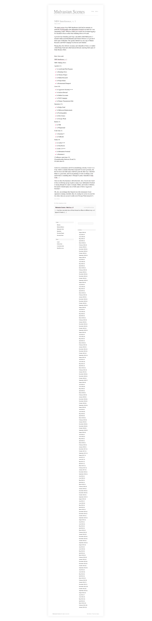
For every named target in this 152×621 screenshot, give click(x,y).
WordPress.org (60, 248)
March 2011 (81, 603)
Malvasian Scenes (69, 11)
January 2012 (82, 582)
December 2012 (82, 561)
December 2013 (82, 536)
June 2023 (81, 311)
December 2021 (82, 349)
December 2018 (82, 424)
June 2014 (81, 524)
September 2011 (82, 590)
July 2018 (81, 434)
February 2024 (82, 294)
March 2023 (81, 317)
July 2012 (81, 569)
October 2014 (82, 515)
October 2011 (82, 588)
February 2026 (82, 245)
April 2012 (81, 576)
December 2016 (82, 471)
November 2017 (82, 449)
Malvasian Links (60, 229)
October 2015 (82, 494)
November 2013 (82, 538)
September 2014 (82, 517)
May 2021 (81, 363)
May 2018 (81, 438)
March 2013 (81, 555)
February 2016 (82, 486)
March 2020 (81, 392)
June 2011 (81, 596)
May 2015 (81, 505)
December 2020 (82, 374)
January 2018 (82, 446)
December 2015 (82, 490)
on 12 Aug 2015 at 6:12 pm (89, 207)
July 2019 (81, 409)
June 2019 (81, 411)
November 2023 (82, 301)
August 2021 (81, 357)
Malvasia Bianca (60, 227)
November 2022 (82, 326)
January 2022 (82, 347)
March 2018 (81, 442)
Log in (58, 241)
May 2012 (81, 574)
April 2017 (81, 463)
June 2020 (81, 386)
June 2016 (81, 478)
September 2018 (82, 430)
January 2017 (82, 469)
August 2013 (81, 544)
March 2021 (81, 367)
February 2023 (82, 319)
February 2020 (82, 394)
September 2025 (82, 255)
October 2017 (82, 451)
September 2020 (82, 380)
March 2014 (81, 530)
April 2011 (81, 601)
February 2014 (82, 532)
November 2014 (82, 513)
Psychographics (64, 29)
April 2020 (81, 390)
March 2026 (81, 242)
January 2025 (82, 272)
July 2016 (81, 476)
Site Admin (89, 613)
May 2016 (81, 480)
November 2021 (82, 351)
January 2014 (82, 534)
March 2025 (81, 267)
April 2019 (81, 415)
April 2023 (81, 315)
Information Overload (78, 29)
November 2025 (82, 251)
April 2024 (81, 290)
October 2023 (82, 303)
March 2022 (81, 342)
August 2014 (81, 519)
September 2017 (82, 453)
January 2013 (82, 559)
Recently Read (60, 235)
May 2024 (81, 288)
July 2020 (81, 384)
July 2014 (81, 521)
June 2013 (81, 548)
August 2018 (81, 432)
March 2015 (81, 509)
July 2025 (81, 259)
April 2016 (81, 482)
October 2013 (82, 540)
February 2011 (82, 605)
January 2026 (82, 247)
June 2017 (81, 459)
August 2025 (81, 257)
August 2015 (81, 499)
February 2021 (82, 369)
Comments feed (60, 246)
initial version (60, 27)
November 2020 (82, 376)
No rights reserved (65, 613)
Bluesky (58, 224)
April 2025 (81, 265)
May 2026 (81, 238)
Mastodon (59, 231)
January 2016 (82, 488)
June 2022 (81, 336)
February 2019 (82, 419)
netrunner (58, 198)
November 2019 (82, 401)
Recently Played (60, 233)
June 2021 (81, 361)
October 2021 (82, 353)
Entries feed (59, 243)
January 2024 (82, 297)
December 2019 (82, 399)
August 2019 (81, 407)
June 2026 (81, 236)
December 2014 (82, 511)
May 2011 (81, 598)
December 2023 (82, 299)
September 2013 (82, 542)
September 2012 (82, 567)
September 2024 (82, 280)
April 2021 (81, 365)
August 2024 (81, 282)
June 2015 (81, 503)
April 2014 (81, 528)
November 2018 (82, 426)
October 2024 (82, 278)
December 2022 (82, 324)
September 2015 (82, 496)
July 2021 (81, 359)
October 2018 (82, 428)
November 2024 (82, 276)
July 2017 (81, 457)
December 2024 (82, 274)
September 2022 (82, 330)
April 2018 (81, 440)
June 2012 (81, 571)
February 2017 (82, 467)
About (96, 11)
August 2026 (81, 232)
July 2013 (81, 546)
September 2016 (82, 474)
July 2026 (81, 234)
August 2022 (81, 332)
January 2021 (82, 371)
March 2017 (81, 465)
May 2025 (81, 263)
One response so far (61, 203)
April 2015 (81, 507)
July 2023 (81, 309)
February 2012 (82, 580)
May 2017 (81, 461)
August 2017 (81, 455)
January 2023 (82, 322)
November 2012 (82, 563)
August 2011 (81, 592)
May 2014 (81, 526)
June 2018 (81, 436)
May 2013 (81, 551)
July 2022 (81, 334)
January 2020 (82, 397)
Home (92, 11)
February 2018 (82, 444)
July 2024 (81, 284)
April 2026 (81, 240)
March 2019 (81, 417)
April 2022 (81, 340)
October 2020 (82, 378)
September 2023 (82, 305)
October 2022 (82, 328)
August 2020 (81, 382)
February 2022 (82, 344)
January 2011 (82, 607)
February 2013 (82, 557)
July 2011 (81, 594)
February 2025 (82, 269)
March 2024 (81, 292)
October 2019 (82, 403)
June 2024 (81, 286)
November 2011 (82, 586)
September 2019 (82, 405)
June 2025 (81, 261)
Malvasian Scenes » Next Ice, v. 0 (64, 207)
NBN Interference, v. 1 (65, 21)
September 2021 (82, 355)
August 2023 (81, 307)
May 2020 (81, 388)
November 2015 (82, 492)
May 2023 (81, 313)
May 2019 (81, 413)
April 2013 (81, 553)
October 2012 (82, 565)
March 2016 (81, 484)
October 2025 (82, 253)
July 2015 (81, 501)
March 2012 (81, 578)
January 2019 (82, 421)
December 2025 (82, 249)
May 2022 (81, 338)
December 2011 (82, 584)
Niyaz (98, 613)
